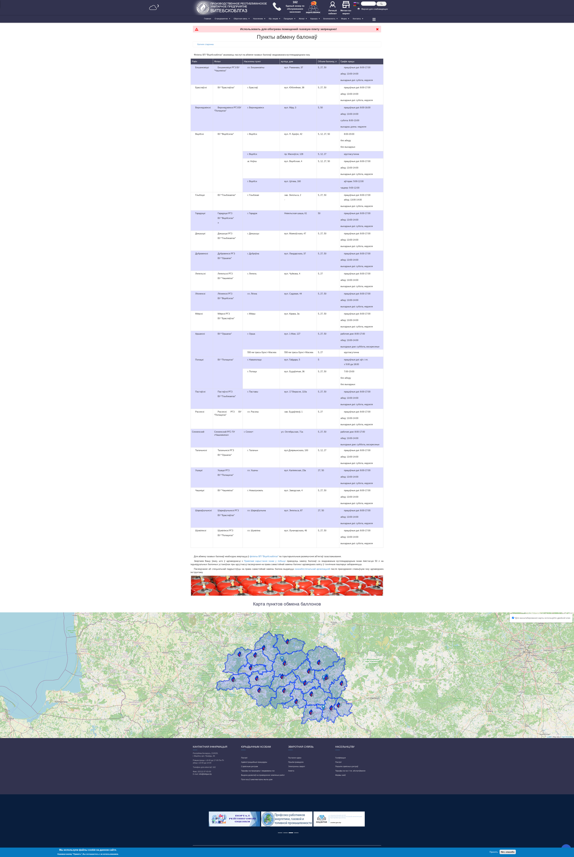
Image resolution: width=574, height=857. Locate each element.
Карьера (313, 19)
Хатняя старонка (205, 44)
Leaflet (549, 737)
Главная (207, 19)
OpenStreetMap (567, 737)
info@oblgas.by (205, 774)
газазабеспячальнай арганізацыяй (312, 569)
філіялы (254, 556)
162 (295, 2)
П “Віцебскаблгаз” (269, 556)
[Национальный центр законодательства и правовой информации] (339, 819)
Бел (357, 5)
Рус (357, 3)
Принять (494, 852)
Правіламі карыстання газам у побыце (265, 561)
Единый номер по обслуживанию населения (295, 9)
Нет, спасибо (508, 852)
